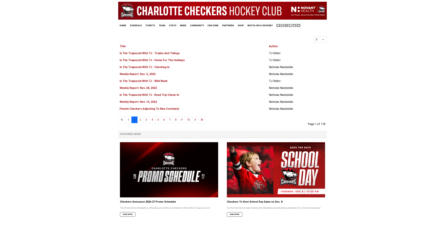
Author (273, 46)
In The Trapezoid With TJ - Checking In (144, 67)
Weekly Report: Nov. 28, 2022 (138, 88)
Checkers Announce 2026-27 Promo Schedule (148, 201)
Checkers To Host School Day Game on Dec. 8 (254, 201)
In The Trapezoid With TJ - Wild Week (144, 81)
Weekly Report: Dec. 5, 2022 (138, 74)
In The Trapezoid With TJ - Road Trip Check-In (149, 95)
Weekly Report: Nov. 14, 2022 (138, 101)
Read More (127, 214)
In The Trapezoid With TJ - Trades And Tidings (150, 53)
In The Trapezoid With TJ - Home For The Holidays (152, 60)
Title (123, 46)
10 (188, 119)
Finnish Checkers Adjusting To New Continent (149, 108)
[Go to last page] (201, 119)
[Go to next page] (195, 119)
